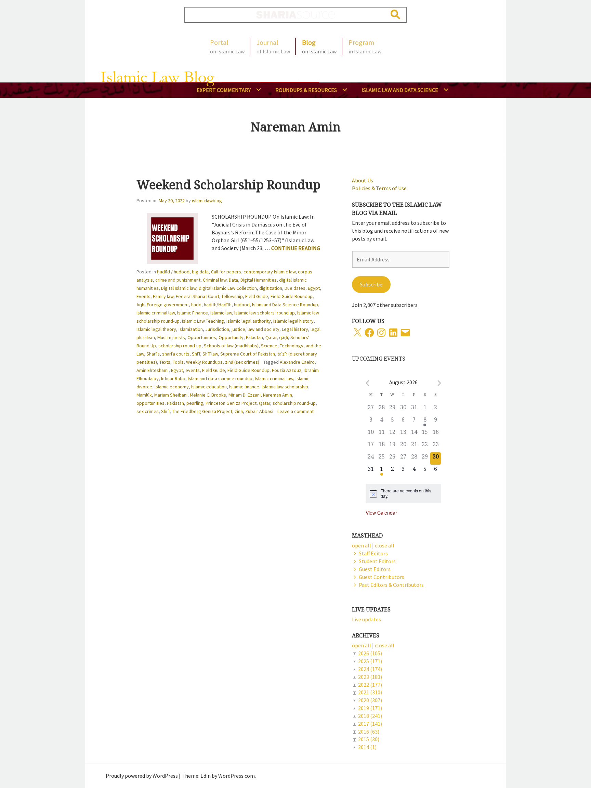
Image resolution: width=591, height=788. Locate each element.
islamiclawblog (207, 200)
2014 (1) (367, 747)
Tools (178, 362)
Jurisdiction (217, 329)
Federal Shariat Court (197, 296)
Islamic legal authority (248, 321)
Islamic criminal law (155, 313)
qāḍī (283, 337)
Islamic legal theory (156, 329)
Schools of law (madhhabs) (231, 346)
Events (143, 296)
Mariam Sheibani (170, 395)
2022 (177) (370, 684)
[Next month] (439, 383)
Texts (164, 362)
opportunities (150, 403)
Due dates (295, 288)
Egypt (314, 288)
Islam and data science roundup (220, 378)
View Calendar (381, 512)
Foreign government (168, 304)
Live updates (366, 619)
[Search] (396, 15)
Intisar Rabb (173, 378)
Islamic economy (172, 387)
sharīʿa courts (175, 354)
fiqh (140, 304)
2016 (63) (368, 731)
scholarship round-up (179, 346)
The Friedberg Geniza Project (202, 411)
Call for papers (226, 272)
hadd (196, 304)
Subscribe (371, 284)
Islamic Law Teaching (203, 321)
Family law (163, 296)
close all (384, 645)
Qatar (271, 337)
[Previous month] (367, 383)
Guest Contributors (381, 576)
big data (200, 272)
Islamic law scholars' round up (264, 313)
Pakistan (254, 337)
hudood (242, 304)
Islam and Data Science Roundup (285, 304)
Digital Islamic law (178, 288)
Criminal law (214, 280)
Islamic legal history (293, 321)
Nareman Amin (277, 395)
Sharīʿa (153, 354)
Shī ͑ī (165, 411)
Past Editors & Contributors (391, 584)
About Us (362, 180)
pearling (194, 403)
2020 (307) (370, 700)
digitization (270, 288)
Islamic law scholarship (285, 387)
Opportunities (201, 337)
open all (361, 645)
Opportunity (231, 337)
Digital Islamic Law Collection (228, 288)
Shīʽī (196, 354)
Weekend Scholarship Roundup (228, 184)
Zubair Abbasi (259, 411)
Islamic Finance (192, 313)
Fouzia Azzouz (286, 370)
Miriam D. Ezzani (244, 395)
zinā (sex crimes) (242, 362)
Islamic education (209, 387)
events (192, 370)
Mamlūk (144, 395)
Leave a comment (295, 411)
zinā (239, 411)
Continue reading (295, 248)
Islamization (191, 329)
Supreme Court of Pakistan (247, 354)
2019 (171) (370, 708)
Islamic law (221, 313)
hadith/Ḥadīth (218, 304)
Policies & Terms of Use (379, 188)
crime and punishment (177, 280)
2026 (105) (370, 653)
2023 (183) (370, 676)
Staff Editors (373, 553)
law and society (263, 329)
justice (238, 329)
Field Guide (256, 296)
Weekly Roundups (204, 362)
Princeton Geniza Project (231, 403)
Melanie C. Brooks (208, 395)
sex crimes (147, 411)
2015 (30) (368, 739)
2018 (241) (370, 715)
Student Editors (377, 561)
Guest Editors (375, 569)
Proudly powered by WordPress (142, 775)
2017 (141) (370, 723)
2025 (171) (370, 661)
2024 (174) (370, 669)
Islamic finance (244, 387)
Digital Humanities (258, 280)
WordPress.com (236, 775)
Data (233, 280)
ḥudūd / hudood (173, 272)
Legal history (295, 329)
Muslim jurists (171, 337)
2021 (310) (370, 692)
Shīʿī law (210, 354)
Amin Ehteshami (152, 370)
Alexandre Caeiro (297, 362)
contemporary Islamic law (270, 272)
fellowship (232, 296)
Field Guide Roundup (292, 296)
